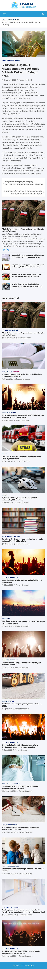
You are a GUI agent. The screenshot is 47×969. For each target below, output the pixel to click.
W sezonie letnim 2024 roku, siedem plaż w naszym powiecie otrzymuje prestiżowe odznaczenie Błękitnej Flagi (23, 192)
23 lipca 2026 (8, 379)
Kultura (5, 330)
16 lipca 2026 (8, 461)
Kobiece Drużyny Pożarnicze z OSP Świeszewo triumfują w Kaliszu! (26, 276)
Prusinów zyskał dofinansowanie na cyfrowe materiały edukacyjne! (20, 829)
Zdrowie (16, 371)
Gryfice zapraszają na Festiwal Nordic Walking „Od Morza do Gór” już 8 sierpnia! (28, 267)
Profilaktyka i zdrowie (11, 783)
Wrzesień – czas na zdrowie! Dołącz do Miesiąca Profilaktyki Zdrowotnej (28, 256)
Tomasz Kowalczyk (25, 80)
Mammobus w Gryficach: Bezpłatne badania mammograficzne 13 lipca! (20, 787)
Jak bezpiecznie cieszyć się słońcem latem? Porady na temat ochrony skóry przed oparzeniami (23, 911)
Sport (4, 412)
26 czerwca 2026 (9, 832)
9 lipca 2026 (7, 626)
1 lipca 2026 (7, 750)
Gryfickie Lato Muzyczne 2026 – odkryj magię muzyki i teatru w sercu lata (21, 952)
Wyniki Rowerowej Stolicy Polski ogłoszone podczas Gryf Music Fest (27, 285)
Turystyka (6, 619)
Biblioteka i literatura (11, 536)
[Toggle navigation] (4, 14)
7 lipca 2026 (7, 668)
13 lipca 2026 (8, 544)
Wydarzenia (13, 330)
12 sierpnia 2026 (9, 338)
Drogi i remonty (8, 701)
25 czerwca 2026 (9, 956)
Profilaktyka (7, 371)
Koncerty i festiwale (11, 60)
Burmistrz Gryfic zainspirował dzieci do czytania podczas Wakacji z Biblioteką (22, 540)
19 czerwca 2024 (9, 80)
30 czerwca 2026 (9, 791)
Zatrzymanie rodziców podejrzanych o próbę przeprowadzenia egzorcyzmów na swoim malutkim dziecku (24, 183)
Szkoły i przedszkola (10, 825)
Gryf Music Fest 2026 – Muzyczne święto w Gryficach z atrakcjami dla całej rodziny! (20, 746)
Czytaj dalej (5, 250)
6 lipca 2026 (7, 709)
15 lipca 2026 (8, 503)
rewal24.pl (30, 966)
